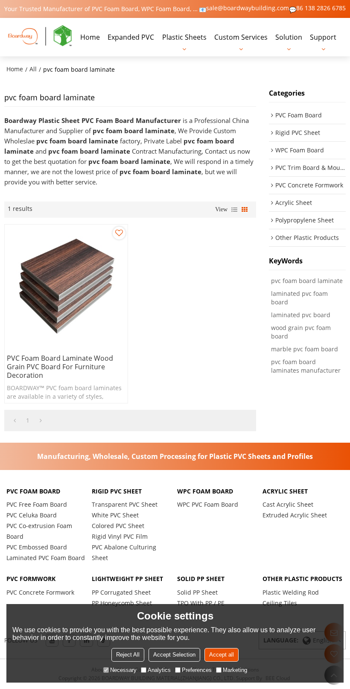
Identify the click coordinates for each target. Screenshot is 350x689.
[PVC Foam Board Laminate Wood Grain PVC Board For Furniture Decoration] (66, 286)
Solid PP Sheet (197, 592)
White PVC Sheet (115, 515)
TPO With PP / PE (201, 603)
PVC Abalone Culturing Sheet (124, 552)
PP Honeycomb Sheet (122, 603)
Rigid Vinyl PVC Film (120, 536)
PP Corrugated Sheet (121, 592)
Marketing (235, 670)
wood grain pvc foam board (301, 332)
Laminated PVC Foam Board (45, 558)
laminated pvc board (300, 315)
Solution (288, 37)
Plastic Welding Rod (290, 592)
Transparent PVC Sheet (125, 504)
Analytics (159, 670)
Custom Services (241, 37)
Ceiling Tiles (279, 603)
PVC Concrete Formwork (40, 592)
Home (90, 37)
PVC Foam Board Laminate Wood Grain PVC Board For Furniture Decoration (60, 367)
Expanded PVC (131, 37)
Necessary (123, 670)
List (234, 209)
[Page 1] (14, 420)
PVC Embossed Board (36, 547)
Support (323, 37)
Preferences (197, 670)
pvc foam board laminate (307, 281)
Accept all (221, 654)
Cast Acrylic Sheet (287, 504)
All (33, 69)
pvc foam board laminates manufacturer (306, 366)
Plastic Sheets (184, 37)
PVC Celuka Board (31, 515)
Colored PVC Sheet (118, 526)
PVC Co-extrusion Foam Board (39, 531)
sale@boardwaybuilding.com (247, 8)
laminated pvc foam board (299, 297)
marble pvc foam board (304, 349)
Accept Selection (174, 654)
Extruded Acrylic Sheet (294, 515)
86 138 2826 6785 (321, 8)
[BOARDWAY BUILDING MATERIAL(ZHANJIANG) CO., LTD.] (40, 37)
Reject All (128, 654)
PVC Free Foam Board (36, 504)
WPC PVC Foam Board (207, 504)
